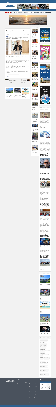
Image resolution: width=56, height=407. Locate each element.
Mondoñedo (20, 0)
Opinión (30, 394)
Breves (17, 9)
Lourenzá (18, 0)
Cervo (15, 0)
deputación (41, 359)
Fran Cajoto (41, 363)
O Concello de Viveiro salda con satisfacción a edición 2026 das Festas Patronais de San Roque (35, 99)
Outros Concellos (7, 2)
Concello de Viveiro (42, 353)
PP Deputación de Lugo (43, 370)
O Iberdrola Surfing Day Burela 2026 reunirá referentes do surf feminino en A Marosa (25, 95)
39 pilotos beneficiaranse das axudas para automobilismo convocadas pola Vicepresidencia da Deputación (44, 333)
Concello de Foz (47, 350)
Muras (23, 0)
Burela (13, 0)
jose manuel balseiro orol (43, 366)
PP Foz (47, 370)
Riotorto (34, 0)
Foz (16, 0)
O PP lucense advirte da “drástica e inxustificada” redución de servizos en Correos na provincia (35, 79)
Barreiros (11, 0)
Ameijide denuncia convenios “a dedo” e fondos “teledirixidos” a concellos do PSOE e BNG (35, 35)
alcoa (41, 341)
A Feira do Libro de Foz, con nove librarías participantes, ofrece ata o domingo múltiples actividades (26, 12)
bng (43, 342)
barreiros (41, 342)
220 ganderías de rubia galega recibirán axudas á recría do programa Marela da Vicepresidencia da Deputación (35, 68)
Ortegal (35, 394)
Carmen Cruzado (42, 346)
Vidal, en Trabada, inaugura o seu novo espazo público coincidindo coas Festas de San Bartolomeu (35, 120)
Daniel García (47, 354)
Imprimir (26, 34)
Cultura (24, 9)
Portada (7, 9)
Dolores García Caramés (43, 362)
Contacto (27, 9)
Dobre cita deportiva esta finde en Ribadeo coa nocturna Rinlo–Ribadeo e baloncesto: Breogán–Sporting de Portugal (9, 95)
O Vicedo (28, 0)
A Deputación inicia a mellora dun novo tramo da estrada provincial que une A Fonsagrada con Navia (35, 141)
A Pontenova (7, 0)
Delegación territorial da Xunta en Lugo (44, 358)
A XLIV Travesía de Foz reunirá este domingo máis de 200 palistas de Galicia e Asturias (17, 95)
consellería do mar (42, 354)
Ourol (30, 0)
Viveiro (38, 0)
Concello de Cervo (42, 350)
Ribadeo (32, 0)
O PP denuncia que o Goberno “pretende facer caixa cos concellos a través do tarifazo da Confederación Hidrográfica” (35, 152)
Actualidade (10, 9)
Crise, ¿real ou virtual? (19, 386)
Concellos (35, 386)
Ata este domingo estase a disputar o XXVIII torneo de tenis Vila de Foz (44, 323)
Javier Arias (45, 363)
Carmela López (44, 345)
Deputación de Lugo (46, 359)
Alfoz (9, 0)
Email (28, 34)
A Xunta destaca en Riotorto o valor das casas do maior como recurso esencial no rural (35, 89)
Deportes (20, 9)
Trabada (36, 0)
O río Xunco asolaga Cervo (20, 390)
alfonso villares (44, 341)
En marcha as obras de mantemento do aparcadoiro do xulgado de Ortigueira (35, 129)
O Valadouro (25, 0)
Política (14, 9)
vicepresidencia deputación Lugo (44, 374)
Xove (39, 0)
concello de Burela (42, 349)
